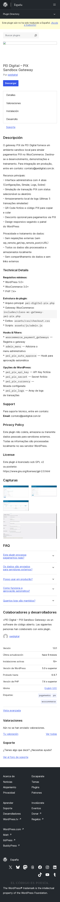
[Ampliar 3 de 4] (24, 504)
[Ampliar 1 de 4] (24, 489)
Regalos (38, 819)
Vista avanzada (12, 710)
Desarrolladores (12, 813)
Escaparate (38, 776)
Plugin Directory (11, 14)
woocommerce (49, 701)
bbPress (9, 840)
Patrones (37, 792)
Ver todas (51, 734)
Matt (7, 834)
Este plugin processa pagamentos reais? (14, 556)
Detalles (10, 95)
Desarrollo (12, 119)
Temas (35, 781)
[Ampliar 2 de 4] (52, 489)
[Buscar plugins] (36, 35)
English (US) (51, 688)
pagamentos (45, 695)
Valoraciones (13, 103)
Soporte (10, 127)
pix (54, 695)
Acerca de (9, 776)
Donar (37, 813)
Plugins (35, 787)
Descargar (10, 83)
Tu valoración (10, 734)
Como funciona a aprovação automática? (16, 589)
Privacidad (9, 792)
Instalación (12, 111)
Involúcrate (38, 802)
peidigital (13, 74)
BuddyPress (11, 845)
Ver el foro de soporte (15, 757)
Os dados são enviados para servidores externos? (17, 568)
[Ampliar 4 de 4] (52, 517)
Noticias (7, 781)
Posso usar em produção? (18, 579)
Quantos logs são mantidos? (19, 600)
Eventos (36, 808)
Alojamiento (9, 787)
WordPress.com (13, 829)
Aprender (8, 802)
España (14, 859)
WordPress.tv (12, 819)
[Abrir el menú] (55, 4)
